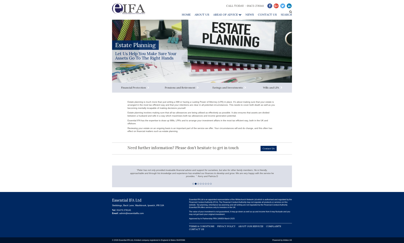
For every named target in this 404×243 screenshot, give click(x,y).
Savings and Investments (227, 87)
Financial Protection (133, 87)
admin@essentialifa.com (131, 213)
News (249, 14)
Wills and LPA (271, 87)
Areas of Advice (226, 14)
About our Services (250, 226)
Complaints (273, 226)
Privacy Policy (226, 226)
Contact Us (267, 14)
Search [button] (286, 14)
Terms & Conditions (201, 226)
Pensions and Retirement (180, 87)
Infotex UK (287, 240)
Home (186, 14)
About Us (202, 14)
